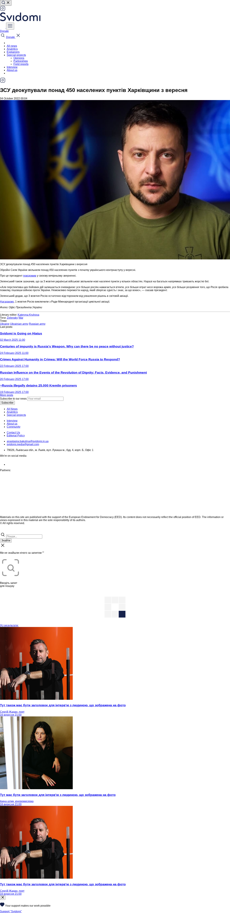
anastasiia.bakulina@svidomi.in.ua (27, 441)
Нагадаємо (7, 301)
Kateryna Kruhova (28, 314)
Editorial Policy (16, 435)
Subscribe (7, 402)
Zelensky (12, 317)
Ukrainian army (19, 323)
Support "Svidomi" (11, 911)
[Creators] (6, 530)
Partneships (20, 61)
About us (12, 70)
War (21, 317)
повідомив (29, 275)
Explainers (13, 52)
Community (13, 426)
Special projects (16, 415)
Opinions (18, 58)
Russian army (37, 323)
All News (12, 408)
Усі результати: (9, 625)
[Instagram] (2, 10)
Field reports (20, 64)
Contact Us (13, 432)
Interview (12, 67)
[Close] (2, 897)
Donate (4, 31)
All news (12, 45)
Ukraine (4, 323)
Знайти (5, 540)
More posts (6, 395)
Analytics (12, 49)
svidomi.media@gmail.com (23, 444)
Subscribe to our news (13, 398)
